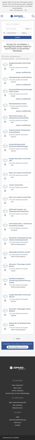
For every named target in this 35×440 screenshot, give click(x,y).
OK (26, 10)
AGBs (17, 417)
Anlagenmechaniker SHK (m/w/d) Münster (20, 296)
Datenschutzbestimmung (17, 420)
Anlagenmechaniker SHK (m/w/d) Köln (20, 64)
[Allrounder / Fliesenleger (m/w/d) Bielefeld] (5, 310)
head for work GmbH (22, 67)
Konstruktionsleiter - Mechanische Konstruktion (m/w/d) (20, 225)
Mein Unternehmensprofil (17, 402)
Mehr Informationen (16, 10)
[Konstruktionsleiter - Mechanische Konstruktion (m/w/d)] (5, 225)
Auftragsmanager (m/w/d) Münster (20, 77)
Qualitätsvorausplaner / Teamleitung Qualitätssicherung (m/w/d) (19, 280)
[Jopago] (17, 16)
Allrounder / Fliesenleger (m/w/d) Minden (20, 265)
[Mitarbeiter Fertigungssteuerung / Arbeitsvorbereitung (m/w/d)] (5, 239)
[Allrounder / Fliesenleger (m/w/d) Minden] (5, 265)
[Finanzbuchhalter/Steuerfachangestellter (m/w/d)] (5, 90)
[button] (5, 33)
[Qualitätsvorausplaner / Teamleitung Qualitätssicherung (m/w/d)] (5, 279)
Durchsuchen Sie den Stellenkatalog (17, 393)
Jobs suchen (17, 388)
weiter (18, 339)
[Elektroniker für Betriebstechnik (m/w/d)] (5, 324)
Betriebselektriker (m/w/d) (17, 104)
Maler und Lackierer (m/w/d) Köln (20, 173)
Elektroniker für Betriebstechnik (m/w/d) (19, 324)
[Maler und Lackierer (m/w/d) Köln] (5, 174)
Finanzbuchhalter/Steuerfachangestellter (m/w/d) (20, 90)
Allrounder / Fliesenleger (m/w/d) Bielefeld (20, 310)
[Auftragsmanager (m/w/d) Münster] (5, 78)
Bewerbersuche (17, 408)
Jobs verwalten (17, 405)
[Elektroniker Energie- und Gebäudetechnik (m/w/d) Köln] (5, 117)
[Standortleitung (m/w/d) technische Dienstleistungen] (5, 145)
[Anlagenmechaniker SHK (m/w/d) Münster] (5, 296)
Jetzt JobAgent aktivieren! (18, 347)
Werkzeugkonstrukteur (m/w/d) (19, 252)
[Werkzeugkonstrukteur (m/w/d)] (5, 253)
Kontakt (17, 425)
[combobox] (19, 24)
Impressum (17, 422)
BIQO (17, 438)
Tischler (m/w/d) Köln (16, 185)
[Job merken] (5, 69)
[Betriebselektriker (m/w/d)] (5, 105)
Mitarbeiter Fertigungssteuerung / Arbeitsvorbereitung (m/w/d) (20, 239)
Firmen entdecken (17, 391)
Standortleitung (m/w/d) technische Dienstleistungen (18, 145)
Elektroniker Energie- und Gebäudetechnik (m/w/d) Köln (19, 117)
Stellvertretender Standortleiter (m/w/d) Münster (19, 131)
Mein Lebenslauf (17, 385)
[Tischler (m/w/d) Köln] (5, 186)
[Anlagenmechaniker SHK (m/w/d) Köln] (5, 64)
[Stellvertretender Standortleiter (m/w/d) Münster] (5, 131)
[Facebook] (17, 375)
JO (15, 438)
